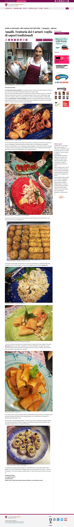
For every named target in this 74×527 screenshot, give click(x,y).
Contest (46, 8)
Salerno (54, 28)
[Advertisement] (37, 18)
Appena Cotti (8, 8)
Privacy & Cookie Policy (9, 522)
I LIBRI (10, 1)
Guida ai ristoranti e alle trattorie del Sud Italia (22, 28)
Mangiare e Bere (18, 8)
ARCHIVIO (13, 1)
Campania (45, 28)
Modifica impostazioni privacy (19, 522)
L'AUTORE (6, 1)
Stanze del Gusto (33, 8)
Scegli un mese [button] (61, 33)
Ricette (25, 8)
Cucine (40, 8)
